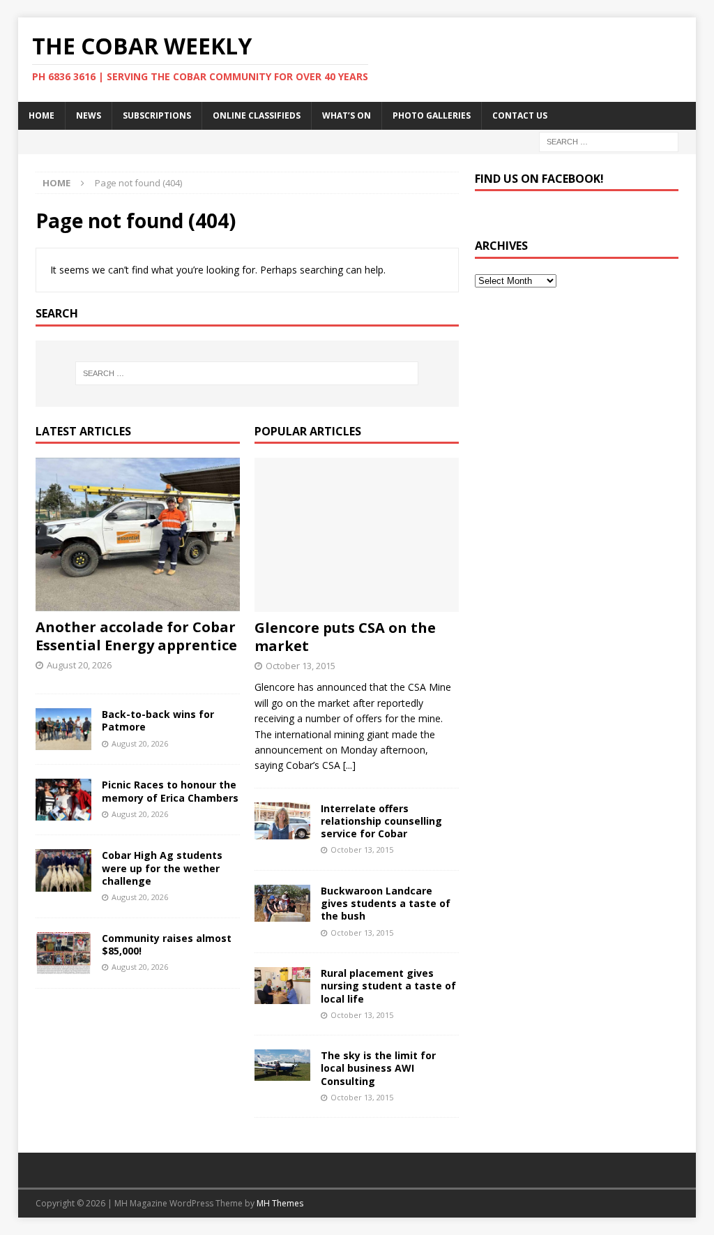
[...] (349, 765)
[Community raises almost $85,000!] (63, 953)
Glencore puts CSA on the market (345, 636)
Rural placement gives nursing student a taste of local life (388, 985)
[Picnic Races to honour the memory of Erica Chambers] (63, 800)
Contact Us (519, 115)
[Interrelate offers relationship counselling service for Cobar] (282, 820)
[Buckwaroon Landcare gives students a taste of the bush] (282, 903)
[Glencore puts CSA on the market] (357, 534)
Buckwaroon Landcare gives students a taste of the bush (385, 903)
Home (41, 115)
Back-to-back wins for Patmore (158, 720)
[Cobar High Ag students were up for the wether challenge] (63, 870)
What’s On (346, 115)
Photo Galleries (432, 115)
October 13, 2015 (300, 665)
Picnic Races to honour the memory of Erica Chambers (170, 791)
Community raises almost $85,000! (166, 944)
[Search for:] (608, 140)
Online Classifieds (257, 115)
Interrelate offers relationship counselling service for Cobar (381, 821)
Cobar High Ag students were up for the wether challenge (162, 867)
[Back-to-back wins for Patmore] (63, 729)
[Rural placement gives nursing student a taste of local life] (282, 985)
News (88, 115)
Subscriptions (157, 115)
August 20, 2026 (79, 665)
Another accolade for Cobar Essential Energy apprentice (136, 636)
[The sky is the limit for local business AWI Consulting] (282, 1065)
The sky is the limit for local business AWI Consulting (378, 1068)
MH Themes (280, 1203)
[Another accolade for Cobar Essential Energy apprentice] (138, 534)
